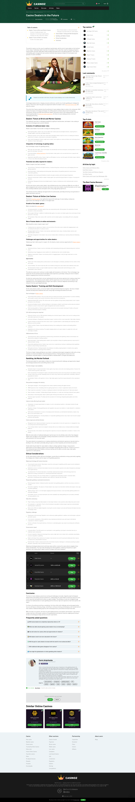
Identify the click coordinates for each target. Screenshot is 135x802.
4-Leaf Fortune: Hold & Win (101, 152)
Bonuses (43, 8)
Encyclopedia (29, 766)
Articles (51, 8)
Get (105, 189)
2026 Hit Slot (97, 145)
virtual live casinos (35, 199)
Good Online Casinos (87, 170)
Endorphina (97, 123)
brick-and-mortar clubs (71, 104)
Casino (30, 8)
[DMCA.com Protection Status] (66, 792)
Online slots (29, 749)
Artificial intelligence (41, 153)
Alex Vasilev (37, 687)
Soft (50, 756)
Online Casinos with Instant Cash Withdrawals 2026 (95, 176)
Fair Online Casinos (87, 174)
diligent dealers (76, 242)
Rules (27, 756)
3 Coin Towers (98, 121)
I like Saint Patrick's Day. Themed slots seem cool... (94, 76)
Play (72, 558)
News (58, 8)
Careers (74, 746)
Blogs (96, 739)
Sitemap (51, 766)
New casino (29, 739)
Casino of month (53, 739)
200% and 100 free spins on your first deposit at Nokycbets (101, 186)
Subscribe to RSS (67, 796)
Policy (73, 744)
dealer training (39, 293)
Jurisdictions (52, 758)
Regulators (51, 761)
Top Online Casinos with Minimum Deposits (93, 172)
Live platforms (52, 768)
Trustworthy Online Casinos (32, 746)
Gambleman (97, 129)
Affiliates (74, 749)
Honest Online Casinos (31, 751)
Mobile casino (52, 746)
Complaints (51, 751)
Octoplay (96, 154)
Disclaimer (74, 742)
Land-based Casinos (54, 754)
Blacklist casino (30, 742)
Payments (51, 742)
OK (83, 799)
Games (36, 8)
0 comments (65, 19)
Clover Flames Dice (99, 137)
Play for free (100, 126)
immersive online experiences (46, 114)
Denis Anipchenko (38, 19)
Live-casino (51, 749)
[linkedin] (39, 663)
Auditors (51, 763)
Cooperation (75, 739)
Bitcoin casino (52, 744)
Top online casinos (30, 754)
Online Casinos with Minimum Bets (91, 168)
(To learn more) (76, 799)
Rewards (28, 761)
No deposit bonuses (31, 758)
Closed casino (29, 744)
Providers (28, 763)
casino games (40, 206)
